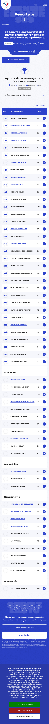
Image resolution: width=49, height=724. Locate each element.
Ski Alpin (8, 43)
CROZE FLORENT (17, 519)
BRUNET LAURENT (18, 177)
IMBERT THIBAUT (18, 162)
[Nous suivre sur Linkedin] (39, 608)
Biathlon (19, 43)
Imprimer (43, 105)
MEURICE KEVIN (17, 380)
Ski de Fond (31, 43)
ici (26, 647)
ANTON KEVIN (16, 184)
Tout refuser (24, 710)
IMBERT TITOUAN (18, 244)
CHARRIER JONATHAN (20, 125)
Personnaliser (24, 716)
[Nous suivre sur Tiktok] (32, 608)
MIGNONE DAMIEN (18, 325)
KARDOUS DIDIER (18, 140)
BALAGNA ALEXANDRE (20, 511)
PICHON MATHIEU (18, 471)
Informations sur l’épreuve (18, 95)
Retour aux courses (17, 60)
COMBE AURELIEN (18, 133)
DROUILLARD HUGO (19, 526)
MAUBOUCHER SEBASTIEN (22, 504)
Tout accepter (24, 704)
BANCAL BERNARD (18, 229)
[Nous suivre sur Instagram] (24, 608)
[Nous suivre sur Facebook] (10, 608)
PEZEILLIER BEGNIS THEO (22, 402)
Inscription (24, 635)
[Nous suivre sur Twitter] (17, 608)
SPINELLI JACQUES (19, 439)
